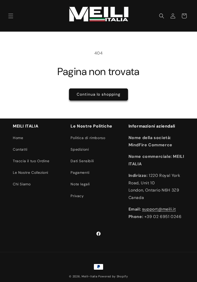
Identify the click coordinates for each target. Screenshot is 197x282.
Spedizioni (80, 149)
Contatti (20, 149)
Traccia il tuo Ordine (31, 161)
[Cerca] (161, 16)
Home (18, 137)
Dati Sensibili (82, 161)
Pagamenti (80, 172)
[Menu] (10, 16)
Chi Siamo (22, 184)
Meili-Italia (89, 276)
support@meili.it (159, 209)
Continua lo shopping (98, 94)
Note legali (80, 184)
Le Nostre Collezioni (30, 172)
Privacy (77, 196)
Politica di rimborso (88, 137)
